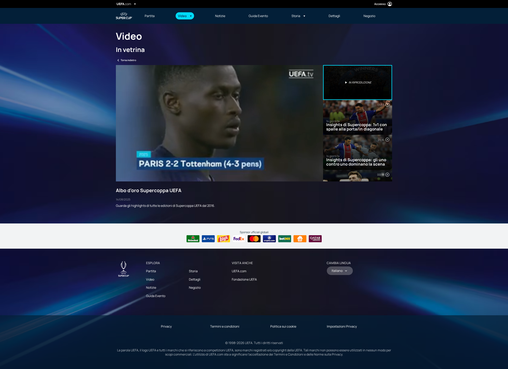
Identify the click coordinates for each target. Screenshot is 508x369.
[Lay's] (223, 238)
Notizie (151, 287)
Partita (151, 271)
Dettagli (194, 279)
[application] (219, 123)
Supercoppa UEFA (124, 16)
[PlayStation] (208, 238)
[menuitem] (156, 16)
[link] (149, 16)
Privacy (166, 326)
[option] (357, 82)
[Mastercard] (254, 238)
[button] (184, 16)
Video (150, 279)
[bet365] (284, 238)
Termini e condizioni (224, 326)
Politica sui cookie (283, 326)
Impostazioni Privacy (342, 326)
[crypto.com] (269, 238)
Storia (193, 271)
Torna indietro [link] (128, 60)
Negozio (195, 287)
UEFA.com (239, 271)
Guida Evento (155, 296)
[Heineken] (193, 238)
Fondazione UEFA (244, 279)
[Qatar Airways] (315, 238)
